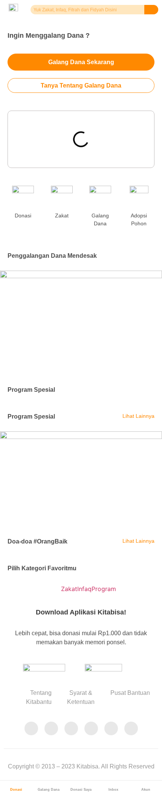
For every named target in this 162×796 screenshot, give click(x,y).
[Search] (151, 9)
